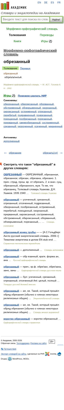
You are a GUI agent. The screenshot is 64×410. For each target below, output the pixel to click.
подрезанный (44, 115)
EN (39, 2)
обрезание (15, 152)
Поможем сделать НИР (32, 95)
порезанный (45, 118)
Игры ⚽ (46, 41)
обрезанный (11, 199)
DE (45, 2)
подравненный (26, 115)
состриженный (50, 122)
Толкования (17, 35)
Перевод (25, 68)
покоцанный (11, 118)
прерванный (11, 122)
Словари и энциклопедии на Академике (30, 13)
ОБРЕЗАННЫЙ (13, 174)
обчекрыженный (31, 107)
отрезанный (45, 111)
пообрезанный (27, 118)
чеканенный (55, 126)
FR (58, 2)
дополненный (12, 141)
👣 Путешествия (8, 349)
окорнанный (49, 107)
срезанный (10, 126)
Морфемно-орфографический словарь (32, 28)
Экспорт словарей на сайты (13, 354)
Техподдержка (23, 343)
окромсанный (11, 111)
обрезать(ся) (50, 152)
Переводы (47, 35)
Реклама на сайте (38, 343)
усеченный (40, 126)
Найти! (56, 19)
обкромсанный (29, 104)
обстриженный (12, 107)
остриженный (28, 111)
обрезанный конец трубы (20, 232)
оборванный (46, 104)
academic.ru (13, 6)
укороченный (25, 126)
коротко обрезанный (17, 318)
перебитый (10, 115)
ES (52, 2)
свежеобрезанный (30, 122)
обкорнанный (11, 104)
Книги (17, 41)
